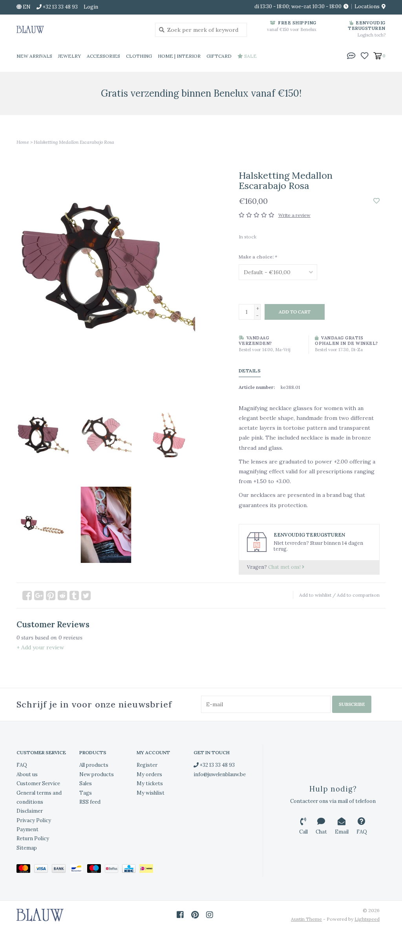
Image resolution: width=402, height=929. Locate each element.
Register (147, 765)
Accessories (103, 56)
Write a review (294, 215)
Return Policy (32, 838)
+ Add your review (40, 647)
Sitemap (26, 848)
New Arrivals (34, 56)
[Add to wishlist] (376, 201)
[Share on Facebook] (27, 595)
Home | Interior (179, 56)
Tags (85, 793)
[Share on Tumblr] (74, 595)
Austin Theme (306, 919)
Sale (250, 56)
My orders (149, 774)
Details (250, 371)
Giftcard (219, 56)
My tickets (150, 783)
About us (27, 774)
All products (93, 765)
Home (22, 142)
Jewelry (69, 56)
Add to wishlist (315, 595)
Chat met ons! (285, 567)
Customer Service (38, 783)
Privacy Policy (33, 820)
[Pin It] (50, 595)
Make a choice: (258, 257)
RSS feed (89, 802)
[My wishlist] (364, 55)
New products (96, 774)
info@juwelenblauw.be (220, 774)
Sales (85, 783)
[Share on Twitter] (86, 595)
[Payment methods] (25, 870)
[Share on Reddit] (62, 595)
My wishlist (150, 793)
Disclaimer (29, 811)
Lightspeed (367, 919)
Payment (27, 829)
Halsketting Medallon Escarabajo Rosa (74, 142)
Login (91, 7)
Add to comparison (358, 595)
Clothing (139, 56)
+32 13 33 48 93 (217, 765)
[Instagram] (209, 915)
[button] (351, 55)
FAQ (21, 765)
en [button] (26, 7)
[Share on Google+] (39, 595)
